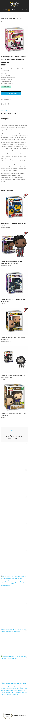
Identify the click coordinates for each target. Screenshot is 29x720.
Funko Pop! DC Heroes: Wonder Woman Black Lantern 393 (13, 376)
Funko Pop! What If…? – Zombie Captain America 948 (13, 300)
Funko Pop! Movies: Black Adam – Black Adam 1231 (13, 338)
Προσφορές (8, 221)
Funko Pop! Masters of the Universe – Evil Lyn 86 (13, 224)
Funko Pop (12, 18)
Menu (25, 10)
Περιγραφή (4, 111)
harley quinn (16, 100)
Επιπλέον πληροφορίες (9, 113)
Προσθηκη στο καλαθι (11, 93)
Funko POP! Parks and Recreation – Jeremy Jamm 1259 (14, 414)
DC (6, 100)
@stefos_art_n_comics (14, 436)
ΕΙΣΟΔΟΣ (4, 10)
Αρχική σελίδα (4, 18)
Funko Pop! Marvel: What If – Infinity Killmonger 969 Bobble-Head (12, 262)
